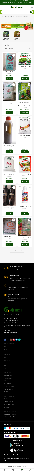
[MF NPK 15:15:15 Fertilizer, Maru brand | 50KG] (9, 62)
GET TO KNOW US (9, 344)
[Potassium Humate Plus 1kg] (24, 91)
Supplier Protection (9, 404)
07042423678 (11, 2)
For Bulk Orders (8, 392)
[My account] (32, 7)
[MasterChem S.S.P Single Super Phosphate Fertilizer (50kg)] (9, 226)
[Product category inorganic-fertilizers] (6, 36)
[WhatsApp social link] (19, 340)
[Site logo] (17, 7)
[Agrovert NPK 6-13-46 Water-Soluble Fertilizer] (24, 227)
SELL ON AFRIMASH (9, 396)
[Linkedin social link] (16, 340)
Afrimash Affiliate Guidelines (11, 417)
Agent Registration (8, 375)
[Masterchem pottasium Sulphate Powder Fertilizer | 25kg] (9, 91)
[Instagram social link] (11, 340)
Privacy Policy (7, 383)
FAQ (5, 368)
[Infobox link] (17, 269)
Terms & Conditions (9, 386)
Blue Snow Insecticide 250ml (25, 207)
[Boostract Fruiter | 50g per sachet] (24, 164)
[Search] (31, 12)
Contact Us (7, 354)
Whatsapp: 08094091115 (12, 320)
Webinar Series (8, 378)
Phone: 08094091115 (11, 318)
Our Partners (7, 360)
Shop (6, 16)
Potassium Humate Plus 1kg (24, 106)
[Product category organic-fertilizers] (17, 36)
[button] (3, 26)
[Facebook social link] (5, 340)
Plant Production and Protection (22, 16)
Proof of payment (8, 389)
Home (2, 16)
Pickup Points (7, 381)
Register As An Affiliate (10, 414)
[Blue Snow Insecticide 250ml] (24, 195)
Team (5, 363)
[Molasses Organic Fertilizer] (9, 195)
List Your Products (8, 401)
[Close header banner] (32, 2)
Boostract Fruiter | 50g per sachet (24, 174)
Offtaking (6, 407)
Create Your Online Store (10, 399)
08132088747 (21, 2)
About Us (6, 352)
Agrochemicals (3, 18)
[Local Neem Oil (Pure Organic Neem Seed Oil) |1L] (9, 130)
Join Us (6, 365)
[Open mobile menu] (2, 7)
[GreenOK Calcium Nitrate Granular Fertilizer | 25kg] (24, 125)
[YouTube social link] (13, 340)
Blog (5, 357)
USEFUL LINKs (7, 372)
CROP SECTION (11, 16)
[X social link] (8, 340)
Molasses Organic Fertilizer (9, 207)
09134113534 (26, 0)
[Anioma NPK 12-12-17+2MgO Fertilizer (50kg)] (9, 164)
